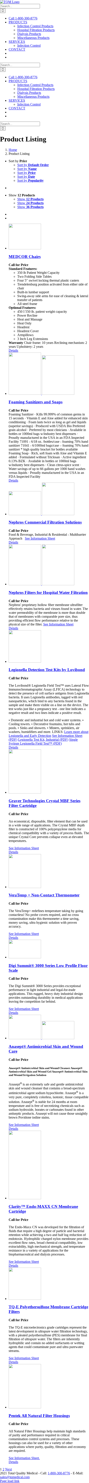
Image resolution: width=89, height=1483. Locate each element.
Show (30, 199)
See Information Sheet (40, 538)
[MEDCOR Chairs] (49, 237)
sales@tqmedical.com (15, 1477)
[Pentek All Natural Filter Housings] (49, 1386)
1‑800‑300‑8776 (59, 1473)
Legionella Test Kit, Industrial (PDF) (43, 739)
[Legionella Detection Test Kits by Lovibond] (49, 647)
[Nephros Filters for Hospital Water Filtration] (49, 565)
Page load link (9, 1481)
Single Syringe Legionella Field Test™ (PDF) (43, 741)
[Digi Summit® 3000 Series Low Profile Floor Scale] (49, 949)
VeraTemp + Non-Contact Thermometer (44, 895)
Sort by (33, 165)
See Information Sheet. (24, 1458)
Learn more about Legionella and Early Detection (48, 733)
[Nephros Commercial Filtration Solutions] (49, 499)
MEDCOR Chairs (25, 256)
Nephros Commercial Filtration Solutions (45, 522)
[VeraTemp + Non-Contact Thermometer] (49, 871)
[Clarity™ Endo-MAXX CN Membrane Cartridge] (49, 1165)
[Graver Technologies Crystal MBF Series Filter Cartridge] (49, 771)
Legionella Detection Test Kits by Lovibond (47, 669)
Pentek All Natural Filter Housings (39, 1415)
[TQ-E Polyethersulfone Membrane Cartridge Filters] (49, 1284)
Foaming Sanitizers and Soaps (35, 402)
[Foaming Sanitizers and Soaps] (49, 374)
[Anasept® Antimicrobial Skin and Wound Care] (49, 1027)
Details (13, 350)
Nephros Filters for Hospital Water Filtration (48, 592)
